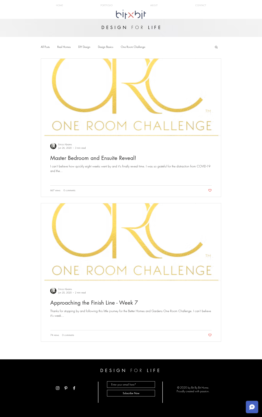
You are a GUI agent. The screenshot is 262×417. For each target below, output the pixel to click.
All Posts (45, 47)
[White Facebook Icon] (74, 388)
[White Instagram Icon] (57, 388)
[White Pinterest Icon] (65, 388)
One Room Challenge (133, 47)
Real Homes (64, 47)
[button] (216, 47)
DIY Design (84, 47)
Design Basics (105, 47)
